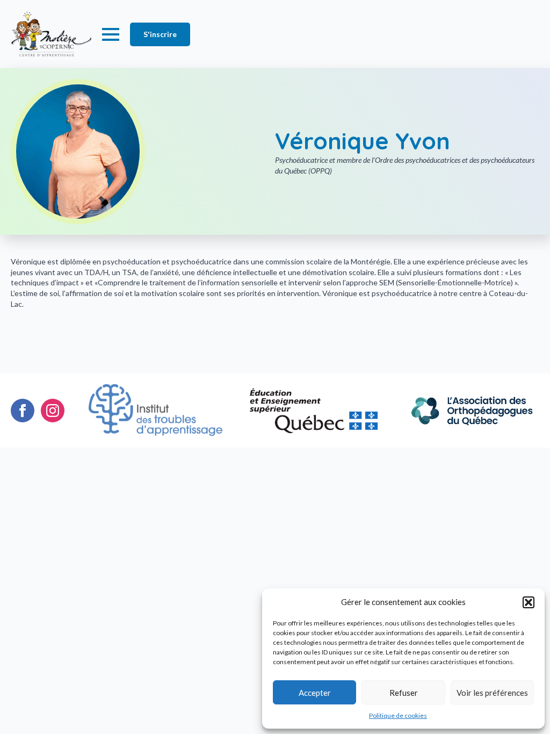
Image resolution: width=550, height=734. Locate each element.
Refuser (403, 692)
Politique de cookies (398, 715)
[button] (528, 602)
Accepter (315, 692)
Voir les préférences (492, 692)
